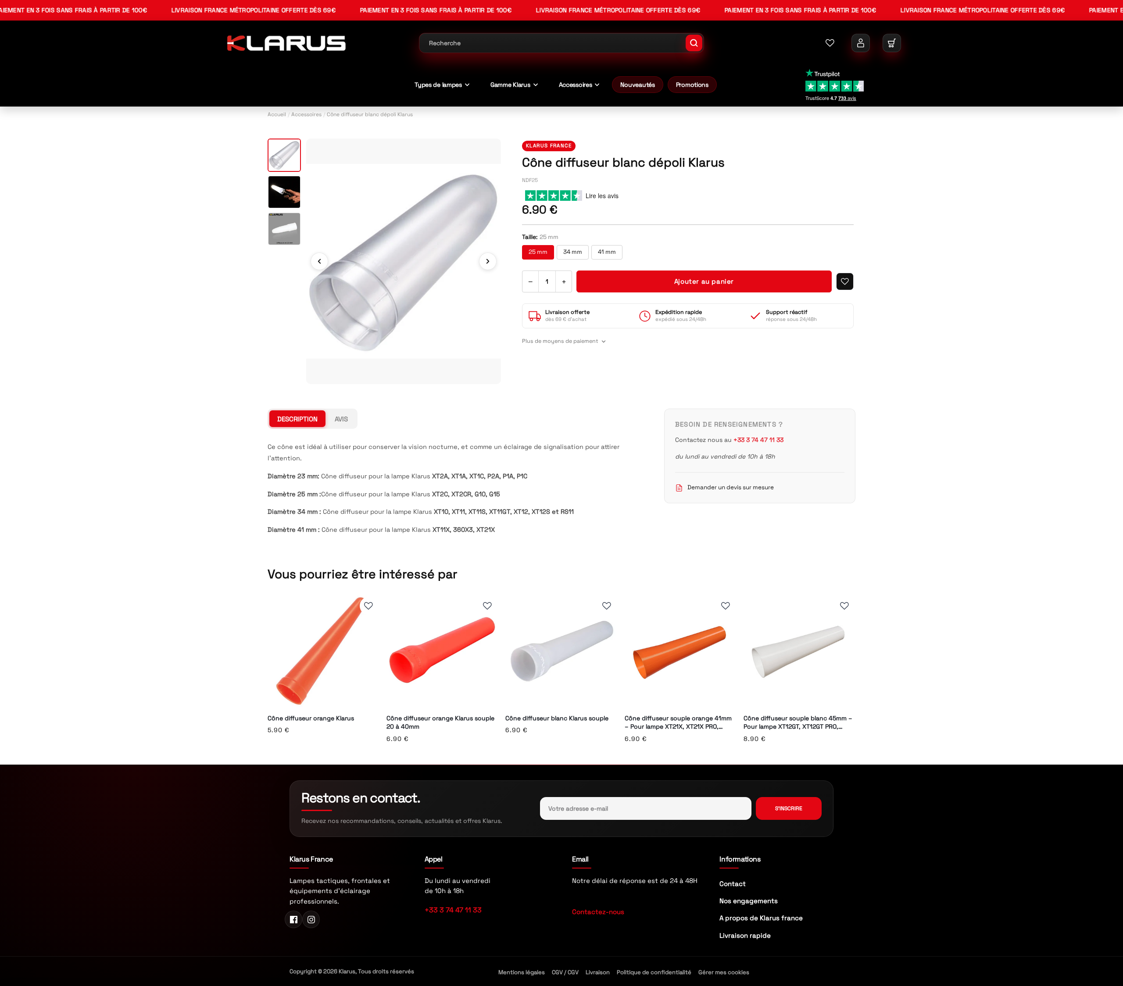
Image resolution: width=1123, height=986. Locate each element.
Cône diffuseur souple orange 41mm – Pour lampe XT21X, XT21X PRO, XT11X (678, 722)
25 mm (538, 252)
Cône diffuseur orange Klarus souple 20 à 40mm (440, 722)
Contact (732, 883)
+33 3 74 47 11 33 (453, 910)
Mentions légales (521, 972)
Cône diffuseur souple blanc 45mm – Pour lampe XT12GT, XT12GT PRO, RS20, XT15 (798, 722)
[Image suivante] (488, 261)
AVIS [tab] (341, 419)
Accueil (277, 114)
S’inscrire (788, 808)
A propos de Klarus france (761, 918)
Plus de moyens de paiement (560, 341)
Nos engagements (748, 901)
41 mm (607, 252)
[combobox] (561, 43)
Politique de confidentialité (654, 972)
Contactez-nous (598, 912)
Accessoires (306, 114)
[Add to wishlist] (845, 281)
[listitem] (284, 155)
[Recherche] (694, 43)
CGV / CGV (565, 972)
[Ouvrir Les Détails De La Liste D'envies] (830, 43)
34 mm (572, 252)
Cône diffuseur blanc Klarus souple (556, 718)
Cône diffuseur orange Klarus (311, 718)
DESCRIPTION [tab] (297, 419)
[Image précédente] (319, 261)
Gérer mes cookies (723, 972)
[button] (892, 43)
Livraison (598, 972)
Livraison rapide (745, 935)
